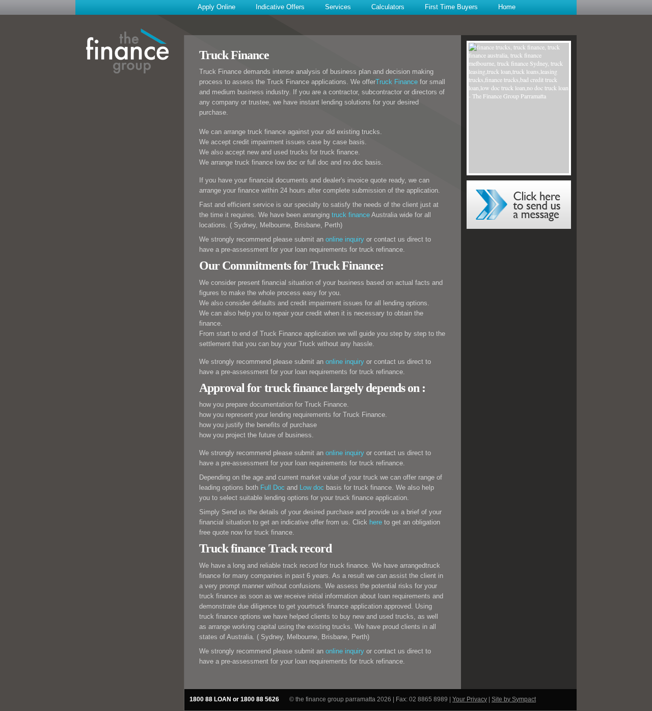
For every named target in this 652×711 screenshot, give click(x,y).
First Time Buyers (451, 7)
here (375, 522)
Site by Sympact (514, 699)
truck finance (351, 215)
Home (506, 7)
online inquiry (344, 239)
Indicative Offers (280, 7)
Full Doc (273, 487)
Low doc (312, 487)
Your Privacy (469, 699)
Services (338, 7)
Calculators (387, 7)
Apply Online (216, 7)
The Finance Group (127, 48)
